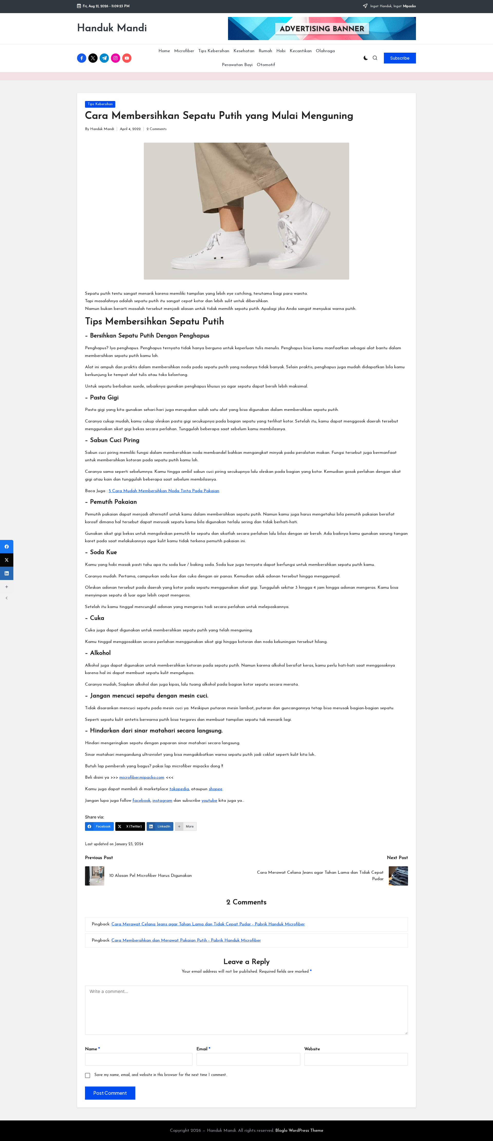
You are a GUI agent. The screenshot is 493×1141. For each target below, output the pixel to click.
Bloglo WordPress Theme (299, 1130)
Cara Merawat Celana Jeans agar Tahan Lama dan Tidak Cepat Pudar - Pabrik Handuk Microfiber (208, 924)
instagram (162, 800)
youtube (209, 800)
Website (312, 1049)
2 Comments (157, 129)
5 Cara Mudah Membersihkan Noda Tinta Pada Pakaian (164, 491)
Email (203, 1049)
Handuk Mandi (112, 28)
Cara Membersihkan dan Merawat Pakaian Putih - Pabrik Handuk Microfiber (186, 940)
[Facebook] (6, 546)
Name (92, 1049)
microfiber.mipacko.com (141, 777)
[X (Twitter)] (6, 560)
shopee (215, 789)
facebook (141, 800)
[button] (400, 58)
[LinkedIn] (6, 573)
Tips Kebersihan (100, 104)
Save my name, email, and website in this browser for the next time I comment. (160, 1075)
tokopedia (179, 789)
